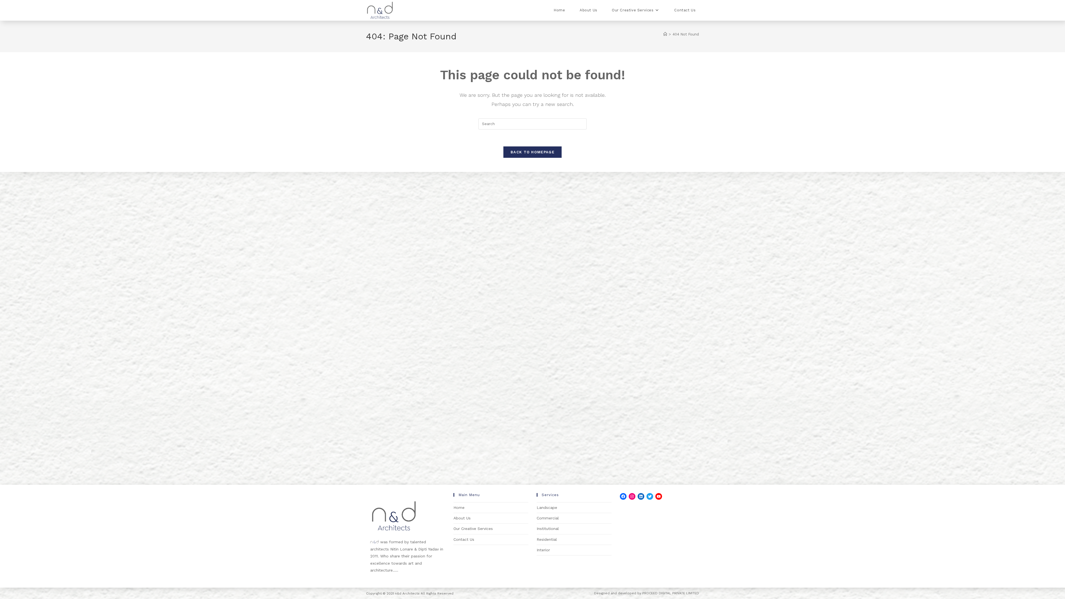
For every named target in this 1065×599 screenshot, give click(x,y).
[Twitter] (649, 496)
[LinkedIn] (641, 496)
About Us (462, 518)
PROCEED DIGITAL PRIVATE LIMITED (670, 593)
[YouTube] (658, 496)
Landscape (547, 507)
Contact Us (463, 539)
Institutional (548, 528)
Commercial (548, 518)
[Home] (665, 34)
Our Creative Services (473, 528)
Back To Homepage (532, 152)
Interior (543, 550)
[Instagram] (632, 496)
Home (459, 507)
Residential (547, 539)
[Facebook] (623, 496)
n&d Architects (407, 593)
